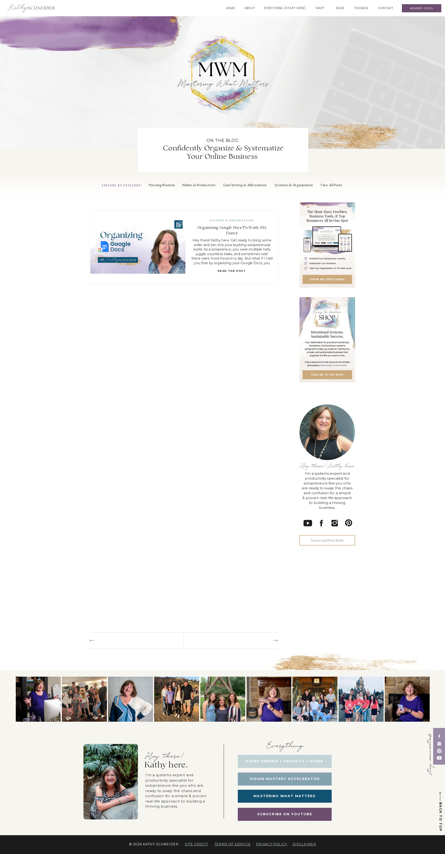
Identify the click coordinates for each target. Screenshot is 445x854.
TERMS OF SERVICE (232, 844)
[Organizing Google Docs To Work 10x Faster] (137, 247)
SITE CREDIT (196, 844)
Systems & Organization (232, 220)
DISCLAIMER (304, 844)
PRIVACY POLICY (271, 844)
